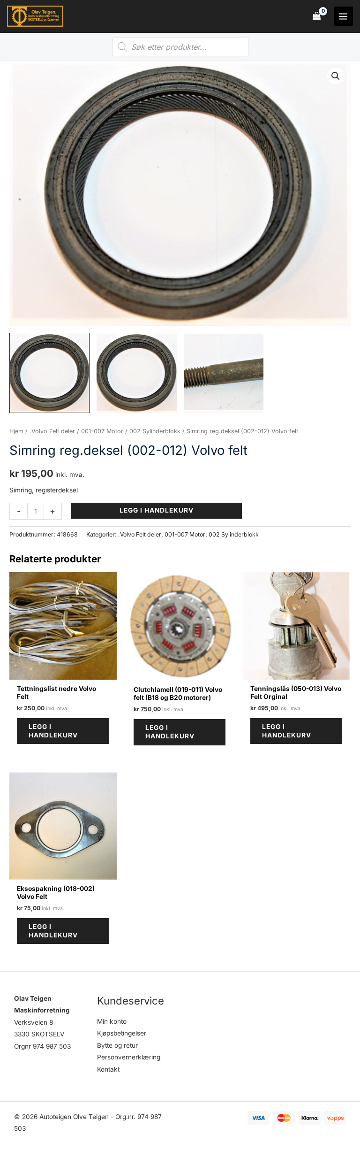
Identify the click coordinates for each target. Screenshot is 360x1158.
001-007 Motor (102, 431)
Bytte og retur (117, 1045)
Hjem (16, 431)
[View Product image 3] (224, 373)
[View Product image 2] (137, 373)
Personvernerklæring (128, 1057)
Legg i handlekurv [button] (53, 731)
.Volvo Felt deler (52, 431)
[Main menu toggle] (343, 16)
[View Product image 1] (49, 373)
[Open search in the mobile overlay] (180, 47)
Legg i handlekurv (157, 510)
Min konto (112, 1021)
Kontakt (108, 1069)
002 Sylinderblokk (154, 431)
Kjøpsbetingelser (121, 1033)
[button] (335, 76)
